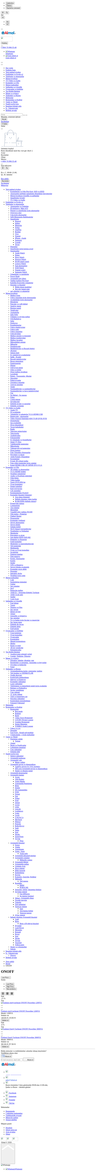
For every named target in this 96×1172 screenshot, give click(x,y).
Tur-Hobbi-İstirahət (13, 91)
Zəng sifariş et (11, 58)
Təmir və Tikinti (12, 102)
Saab (17, 828)
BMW (22, 885)
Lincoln (18, 809)
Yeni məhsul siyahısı (13, 72)
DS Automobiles (21, 790)
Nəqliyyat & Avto (12, 104)
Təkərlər (18, 902)
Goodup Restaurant (22, 722)
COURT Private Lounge (24, 720)
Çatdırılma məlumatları (14, 1113)
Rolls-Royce (19, 826)
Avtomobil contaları (22, 858)
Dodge (17, 788)
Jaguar (17, 803)
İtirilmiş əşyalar (11, 110)
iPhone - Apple (20, 238)
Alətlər (17, 847)
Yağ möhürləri (20, 904)
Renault (18, 932)
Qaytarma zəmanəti (13, 8)
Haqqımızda (10, 1111)
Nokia (17, 228)
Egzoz (17, 845)
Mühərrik (18, 879)
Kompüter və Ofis (12, 83)
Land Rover (19, 928)
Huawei (18, 221)
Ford (16, 800)
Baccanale (19, 711)
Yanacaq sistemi (21, 907)
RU (8, 22)
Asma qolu (24, 854)
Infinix (17, 223)
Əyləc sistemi (20, 915)
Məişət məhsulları (12, 85)
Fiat (16, 796)
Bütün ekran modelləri (23, 287)
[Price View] (12, 993)
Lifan (17, 807)
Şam (21, 909)
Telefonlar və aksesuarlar (15, 76)
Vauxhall (18, 943)
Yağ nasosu (24, 881)
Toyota (17, 839)
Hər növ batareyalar (22, 289)
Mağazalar (9, 98)
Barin (17, 716)
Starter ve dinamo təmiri (24, 771)
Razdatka (18, 883)
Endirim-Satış (11, 70)
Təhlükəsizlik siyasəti (13, 1115)
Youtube (12, 1100)
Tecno (17, 245)
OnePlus (18, 230)
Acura (17, 777)
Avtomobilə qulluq (22, 864)
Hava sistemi (19, 868)
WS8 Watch (19, 268)
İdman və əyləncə (12, 93)
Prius (21, 841)
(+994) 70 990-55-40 (9, 47)
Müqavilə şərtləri (12, 1118)
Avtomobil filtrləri (21, 862)
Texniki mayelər (21, 900)
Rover (17, 934)
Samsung (18, 240)
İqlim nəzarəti (20, 871)
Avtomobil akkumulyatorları (25, 856)
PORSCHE (24, 887)
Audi (17, 919)
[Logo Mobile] (7, 41)
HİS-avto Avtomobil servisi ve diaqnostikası (31, 769)
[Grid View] (3, 993)
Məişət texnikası (12, 79)
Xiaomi (17, 236)
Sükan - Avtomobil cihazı (24, 898)
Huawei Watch (20, 259)
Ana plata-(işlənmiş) (22, 497)
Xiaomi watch (20, 270)
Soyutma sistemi (21, 892)
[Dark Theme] (7, 12)
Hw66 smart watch (22, 262)
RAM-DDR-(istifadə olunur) (25, 501)
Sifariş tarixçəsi (11, 1130)
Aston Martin (20, 781)
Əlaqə (8, 1134)
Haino (17, 255)
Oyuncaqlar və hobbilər (14, 89)
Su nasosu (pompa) (27, 896)
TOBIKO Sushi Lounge (24, 726)
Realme (18, 232)
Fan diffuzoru (25, 894)
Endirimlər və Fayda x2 (14, 74)
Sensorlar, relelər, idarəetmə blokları (28, 890)
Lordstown (19, 811)
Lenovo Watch (20, 264)
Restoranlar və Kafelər (14, 100)
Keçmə (17, 875)
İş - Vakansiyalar (12, 108)
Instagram (12, 1096)
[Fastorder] (2, 1007)
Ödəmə (9, 5)
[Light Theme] (3, 12)
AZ (3, 17)
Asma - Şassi (20, 851)
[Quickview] (2, 1005)
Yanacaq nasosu (25, 913)
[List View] (7, 993)
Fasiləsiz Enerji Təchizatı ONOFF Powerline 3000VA (21, 1037)
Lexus (17, 805)
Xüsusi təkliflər (11, 1120)
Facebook (12, 1093)
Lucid (17, 815)
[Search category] (2, 64)
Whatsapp (9, 54)
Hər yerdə (9, 68)
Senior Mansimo (21, 724)
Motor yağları (20, 762)
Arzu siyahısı (10, 1132)
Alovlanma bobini (26, 911)
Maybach (18, 820)
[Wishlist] (2, 1009)
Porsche (18, 824)
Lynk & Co (19, 817)
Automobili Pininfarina (23, 784)
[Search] (2, 62)
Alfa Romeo (19, 779)
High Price (10, 986)
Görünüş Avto (20, 866)
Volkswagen (19, 945)
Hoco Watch (19, 257)
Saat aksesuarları (21, 266)
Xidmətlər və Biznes (13, 96)
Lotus (17, 813)
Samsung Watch (21, 272)
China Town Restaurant (24, 718)
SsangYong (19, 837)
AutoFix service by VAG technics (27, 767)
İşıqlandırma (19, 873)
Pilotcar (18, 822)
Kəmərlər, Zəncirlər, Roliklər (25, 877)
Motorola (18, 225)
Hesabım (9, 1128)
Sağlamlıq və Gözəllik (14, 87)
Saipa (17, 830)
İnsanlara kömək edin (13, 106)
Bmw (17, 786)
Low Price (5, 977)
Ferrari (17, 794)
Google (17, 242)
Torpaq (17, 741)
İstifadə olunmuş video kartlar (26, 499)
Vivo (17, 234)
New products (11, 989)
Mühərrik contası (26, 860)
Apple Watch (20, 253)
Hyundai (18, 926)
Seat (16, 832)
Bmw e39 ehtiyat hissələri (29, 924)
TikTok (11, 1103)
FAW (17, 792)
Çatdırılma (10, 3)
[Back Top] (8, 1153)
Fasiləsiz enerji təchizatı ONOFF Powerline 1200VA (20, 1011)
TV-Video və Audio (13, 81)
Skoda (17, 834)
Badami (18, 713)
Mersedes (18, 930)
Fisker (17, 798)
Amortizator (19, 849)
